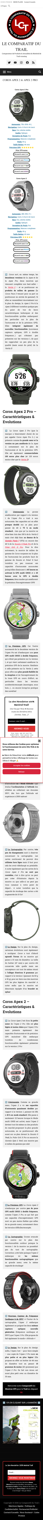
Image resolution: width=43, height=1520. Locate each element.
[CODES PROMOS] (6, 2)
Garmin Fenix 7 (12, 540)
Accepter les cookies (21, 765)
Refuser (21, 772)
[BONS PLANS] (18, 2)
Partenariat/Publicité (28, 1509)
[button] (39, 741)
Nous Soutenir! (26, 1512)
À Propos (4, 6)
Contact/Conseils (29, 2)
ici (21, 1392)
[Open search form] (40, 71)
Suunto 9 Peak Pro (22, 544)
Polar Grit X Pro (14, 547)
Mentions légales (16, 1506)
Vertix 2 (11, 287)
